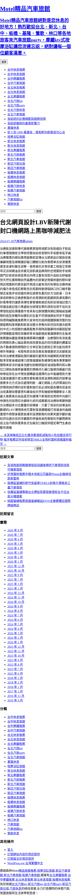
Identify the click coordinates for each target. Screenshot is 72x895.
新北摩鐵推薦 (16, 150)
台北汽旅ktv (15, 101)
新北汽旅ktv (35, 884)
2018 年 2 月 (15, 682)
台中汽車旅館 (16, 83)
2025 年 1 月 (15, 588)
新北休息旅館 (16, 145)
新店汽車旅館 (16, 168)
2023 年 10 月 (15, 655)
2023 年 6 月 (15, 673)
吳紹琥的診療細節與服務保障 (26, 118)
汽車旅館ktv (15, 199)
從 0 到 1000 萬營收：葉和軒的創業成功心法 (36, 132)
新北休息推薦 (16, 141)
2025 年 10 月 (15, 570)
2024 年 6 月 (15, 619)
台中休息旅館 (16, 74)
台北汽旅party (16, 105)
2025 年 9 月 (15, 575)
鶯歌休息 (13, 203)
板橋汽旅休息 (16, 186)
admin (29, 241)
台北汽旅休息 (16, 110)
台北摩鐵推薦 (16, 96)
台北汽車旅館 (16, 114)
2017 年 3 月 (15, 691)
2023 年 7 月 (15, 669)
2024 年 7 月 (15, 615)
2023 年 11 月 (15, 651)
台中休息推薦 (16, 69)
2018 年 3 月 (15, 678)
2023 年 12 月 (15, 646)
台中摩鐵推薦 (16, 78)
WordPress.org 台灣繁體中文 (25, 863)
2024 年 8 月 (15, 611)
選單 (3, 62)
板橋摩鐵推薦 (16, 181)
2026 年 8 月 (15, 530)
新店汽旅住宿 (16, 163)
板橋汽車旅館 (16, 190)
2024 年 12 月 (15, 593)
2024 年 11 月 (15, 597)
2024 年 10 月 (15, 602)
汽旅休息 (15, 888)
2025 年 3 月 (15, 584)
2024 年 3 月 (15, 633)
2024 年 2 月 (15, 637)
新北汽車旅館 (16, 159)
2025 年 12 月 (15, 566)
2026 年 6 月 (15, 539)
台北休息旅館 (16, 92)
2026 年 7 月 (15, 534)
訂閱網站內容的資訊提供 (23, 854)
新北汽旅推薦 (16, 154)
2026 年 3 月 (15, 552)
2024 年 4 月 (15, 628)
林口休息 (13, 195)
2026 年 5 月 (15, 543)
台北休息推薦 (16, 87)
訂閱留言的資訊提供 (20, 858)
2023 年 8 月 (15, 664)
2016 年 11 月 (15, 696)
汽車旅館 (19, 241)
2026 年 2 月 (15, 557)
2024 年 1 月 (15, 642)
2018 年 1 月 (15, 687)
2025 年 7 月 (15, 579)
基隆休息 (13, 127)
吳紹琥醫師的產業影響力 (23, 123)
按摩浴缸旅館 (16, 136)
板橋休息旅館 (16, 177)
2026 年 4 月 (15, 548)
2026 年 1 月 (15, 561)
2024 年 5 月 (15, 624)
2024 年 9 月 (15, 606)
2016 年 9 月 (15, 700)
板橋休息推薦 (16, 172)
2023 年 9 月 (15, 660)
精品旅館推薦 (27, 870)
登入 (10, 849)
